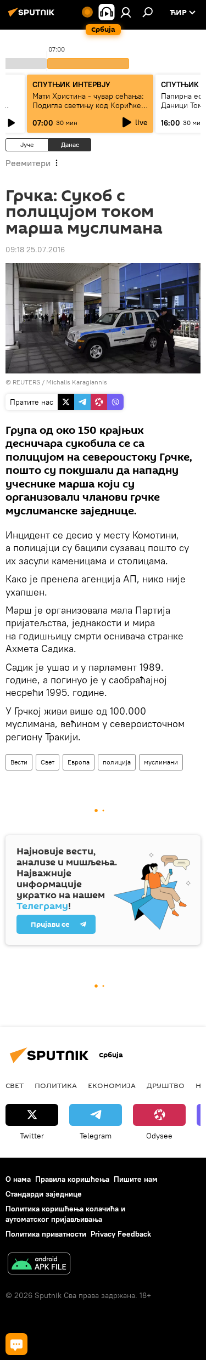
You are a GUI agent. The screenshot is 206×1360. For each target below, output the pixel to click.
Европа (79, 762)
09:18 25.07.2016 (35, 249)
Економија (112, 1085)
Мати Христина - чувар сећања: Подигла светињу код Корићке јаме (88, 105)
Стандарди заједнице (43, 1194)
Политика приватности (45, 1234)
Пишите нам (136, 1179)
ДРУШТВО (166, 1085)
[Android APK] (39, 1265)
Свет (47, 762)
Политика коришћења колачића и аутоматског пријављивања (65, 1214)
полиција (117, 762)
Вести (18, 762)
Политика (56, 1085)
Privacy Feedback (121, 1234)
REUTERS (26, 382)
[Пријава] (126, 12)
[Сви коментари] (16, 1344)
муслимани (161, 762)
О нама (18, 1179)
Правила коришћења (72, 1179)
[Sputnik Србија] (32, 16)
